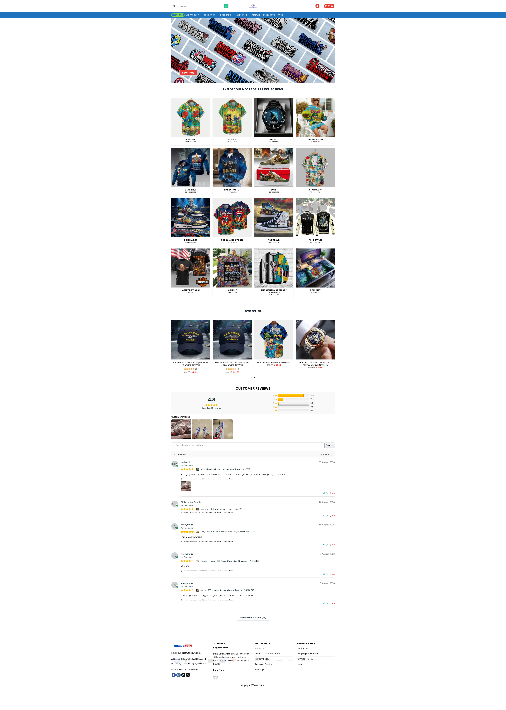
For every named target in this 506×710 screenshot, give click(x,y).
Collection (209, 15)
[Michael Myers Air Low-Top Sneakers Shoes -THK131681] (198, 469)
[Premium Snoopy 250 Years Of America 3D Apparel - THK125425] (198, 561)
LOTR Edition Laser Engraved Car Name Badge (236, 363)
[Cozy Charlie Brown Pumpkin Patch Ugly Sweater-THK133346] (198, 531)
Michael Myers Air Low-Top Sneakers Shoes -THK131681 (225, 469)
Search (329, 445)
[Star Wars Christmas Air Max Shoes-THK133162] (198, 509)
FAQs (280, 15)
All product (192, 15)
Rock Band (225, 15)
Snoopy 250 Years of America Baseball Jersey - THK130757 (227, 590)
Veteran (256, 15)
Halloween (241, 15)
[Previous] (178, 50)
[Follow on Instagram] (178, 675)
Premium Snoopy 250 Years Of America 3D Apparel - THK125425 (230, 561)
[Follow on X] (188, 675)
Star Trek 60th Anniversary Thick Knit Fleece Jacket (278, 363)
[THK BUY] (253, 6)
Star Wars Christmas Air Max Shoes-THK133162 (221, 509)
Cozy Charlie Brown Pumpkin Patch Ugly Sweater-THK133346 (228, 531)
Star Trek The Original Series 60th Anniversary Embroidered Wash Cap (194, 363)
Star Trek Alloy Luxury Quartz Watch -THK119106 (319, 363)
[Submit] (226, 6)
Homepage (178, 15)
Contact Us (269, 15)
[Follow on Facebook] (174, 675)
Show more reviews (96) (253, 617)
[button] (317, 6)
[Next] (328, 50)
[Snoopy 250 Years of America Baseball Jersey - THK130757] (198, 590)
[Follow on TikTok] (183, 675)
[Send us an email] (215, 677)
